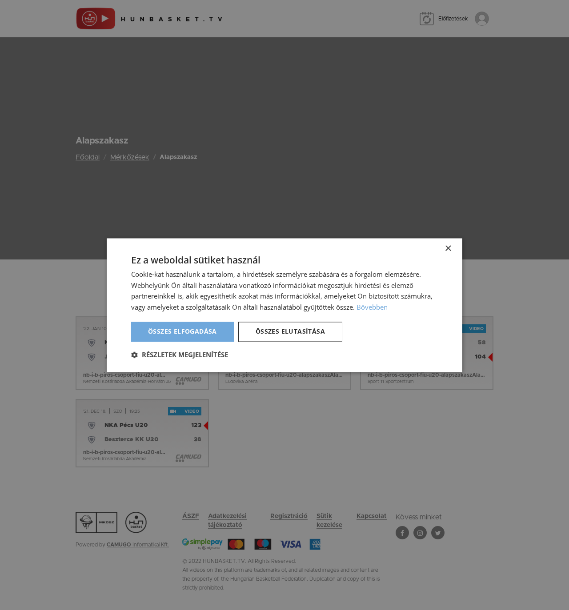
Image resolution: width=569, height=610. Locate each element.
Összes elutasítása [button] (290, 331)
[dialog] (284, 305)
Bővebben (372, 307)
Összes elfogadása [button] (182, 331)
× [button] (448, 248)
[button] (179, 355)
